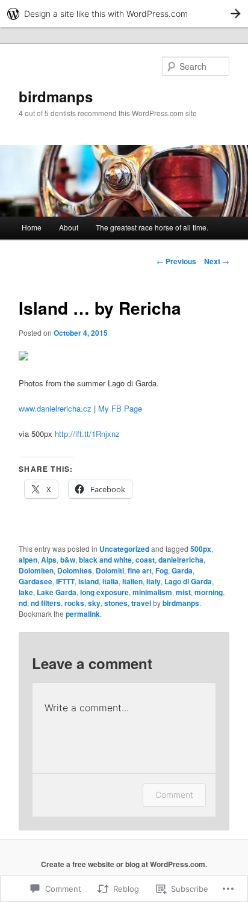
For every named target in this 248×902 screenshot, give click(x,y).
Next (216, 261)
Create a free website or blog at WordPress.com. (124, 864)
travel (141, 603)
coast (145, 559)
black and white (105, 559)
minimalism (152, 592)
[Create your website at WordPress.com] (124, 13)
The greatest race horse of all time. (152, 227)
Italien (132, 581)
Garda (182, 570)
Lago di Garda (188, 581)
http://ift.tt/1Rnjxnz (87, 433)
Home (32, 227)
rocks (74, 603)
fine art (140, 570)
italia (110, 581)
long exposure (104, 592)
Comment (174, 794)
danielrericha (180, 559)
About (68, 227)
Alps (49, 559)
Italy (153, 581)
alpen (28, 559)
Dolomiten (36, 570)
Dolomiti (110, 570)
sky (94, 603)
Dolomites (74, 570)
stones (116, 603)
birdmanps (56, 96)
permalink (83, 613)
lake (26, 592)
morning (208, 592)
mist (183, 592)
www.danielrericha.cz (55, 408)
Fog (161, 570)
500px (200, 548)
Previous (176, 261)
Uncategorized (124, 548)
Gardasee (35, 581)
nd (23, 603)
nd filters (46, 603)
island (88, 581)
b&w (67, 559)
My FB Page (120, 408)
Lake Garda (56, 592)
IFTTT (65, 581)
